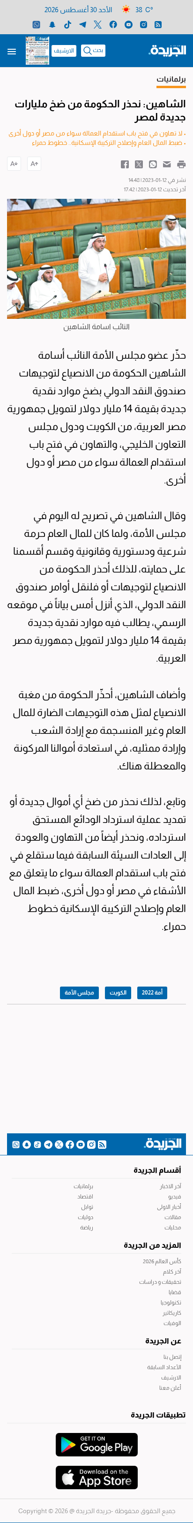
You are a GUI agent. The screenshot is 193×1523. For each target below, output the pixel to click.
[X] (98, 24)
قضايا (175, 1292)
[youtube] (129, 24)
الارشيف (64, 50)
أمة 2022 (152, 992)
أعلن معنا (170, 1388)
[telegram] (82, 24)
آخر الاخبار (170, 1186)
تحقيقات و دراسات (160, 1282)
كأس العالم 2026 (162, 1261)
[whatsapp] (36, 24)
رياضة (86, 1227)
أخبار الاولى (169, 1207)
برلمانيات (83, 1186)
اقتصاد (85, 1196)
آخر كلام (172, 1271)
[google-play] (97, 1440)
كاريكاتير (172, 1313)
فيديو (174, 1196)
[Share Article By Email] (167, 163)
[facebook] (113, 24)
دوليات (85, 1217)
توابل (87, 1207)
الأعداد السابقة (164, 1367)
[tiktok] (68, 24)
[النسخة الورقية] (37, 50)
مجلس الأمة (79, 992)
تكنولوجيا (171, 1302)
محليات (172, 1227)
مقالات (172, 1217)
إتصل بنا (172, 1357)
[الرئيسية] (167, 50)
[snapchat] (52, 24)
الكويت (118, 992)
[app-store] (97, 1472)
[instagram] (143, 24)
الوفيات (172, 1323)
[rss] (158, 24)
